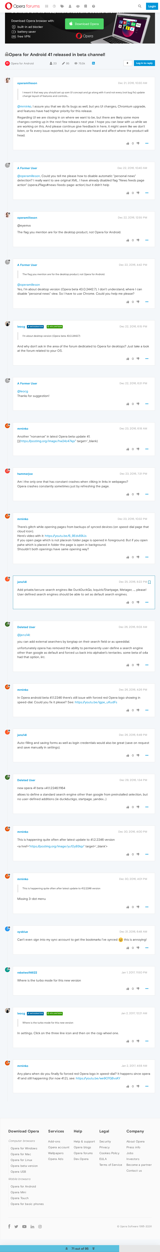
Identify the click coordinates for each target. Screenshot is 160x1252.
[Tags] (62, 6)
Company (135, 1131)
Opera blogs (82, 1147)
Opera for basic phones (27, 1204)
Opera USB (18, 1171)
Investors (132, 1159)
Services (56, 1131)
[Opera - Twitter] (16, 1226)
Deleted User (26, 627)
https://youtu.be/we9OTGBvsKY (98, 1078)
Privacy (104, 1147)
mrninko (22, 428)
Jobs (129, 1153)
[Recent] (55, 6)
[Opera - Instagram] (40, 1226)
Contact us (134, 1170)
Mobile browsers (19, 1179)
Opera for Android (22, 63)
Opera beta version (24, 1165)
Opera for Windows (24, 1148)
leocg (21, 326)
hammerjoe (25, 473)
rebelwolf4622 (27, 972)
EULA (103, 1159)
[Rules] (86, 6)
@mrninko (24, 106)
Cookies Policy (109, 1153)
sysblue (22, 931)
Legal (104, 1131)
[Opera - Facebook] (9, 1226)
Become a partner (139, 1164)
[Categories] (47, 6)
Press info (133, 1147)
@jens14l (23, 635)
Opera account (58, 1147)
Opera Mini (18, 1192)
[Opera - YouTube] (24, 1226)
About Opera (135, 1141)
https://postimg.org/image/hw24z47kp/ (47, 441)
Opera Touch (20, 1198)
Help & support (84, 1141)
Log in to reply (144, 63)
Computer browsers (21, 1141)
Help (78, 1131)
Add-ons (54, 1141)
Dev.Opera (81, 1159)
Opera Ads (55, 1159)
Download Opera (87, 24)
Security (105, 1141)
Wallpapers (56, 1153)
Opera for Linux (21, 1160)
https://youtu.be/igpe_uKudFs (96, 702)
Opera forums (83, 1153)
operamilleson (27, 83)
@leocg (22, 391)
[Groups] (78, 6)
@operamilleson (28, 176)
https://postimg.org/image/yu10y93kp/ (57, 846)
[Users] (70, 6)
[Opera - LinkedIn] (32, 1226)
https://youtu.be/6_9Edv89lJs (65, 535)
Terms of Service (110, 1164)
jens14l (22, 582)
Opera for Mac (21, 1154)
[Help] (94, 6)
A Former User (27, 168)
